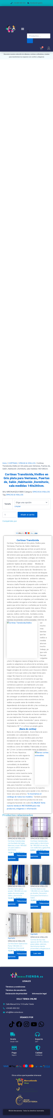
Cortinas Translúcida (28, 540)
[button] (22, 29)
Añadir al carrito (27, 515)
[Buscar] (30, 40)
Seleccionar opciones (17, 857)
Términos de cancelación (16, 990)
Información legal (39, 994)
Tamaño (7, 504)
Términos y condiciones (15, 987)
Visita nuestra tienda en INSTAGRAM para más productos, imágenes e (26, 806)
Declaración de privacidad (16, 994)
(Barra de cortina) (27, 729)
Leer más (37, 953)
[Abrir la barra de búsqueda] (28, 32)
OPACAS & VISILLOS (27, 463)
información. (31, 809)
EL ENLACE (35, 803)
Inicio (4, 463)
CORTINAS (12, 463)
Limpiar (18, 506)
